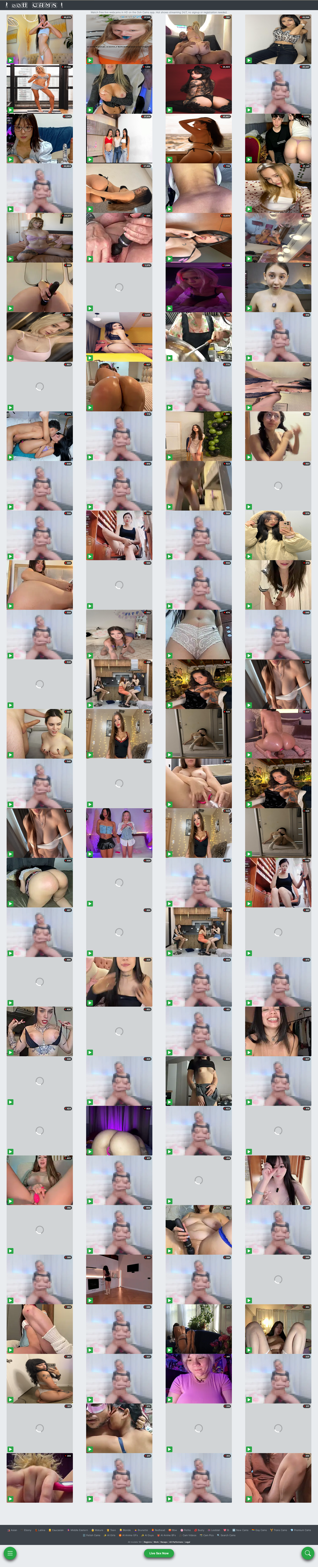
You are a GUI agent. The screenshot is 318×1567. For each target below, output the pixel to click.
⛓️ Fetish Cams (91, 1535)
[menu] (10, 1553)
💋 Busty (199, 1530)
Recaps (163, 1542)
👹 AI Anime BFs (166, 1535)
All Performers (176, 1542)
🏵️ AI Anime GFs (128, 1535)
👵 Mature (97, 1530)
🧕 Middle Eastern (77, 1530)
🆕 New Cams (240, 1530)
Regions (148, 1542)
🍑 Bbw (172, 1530)
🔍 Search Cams (226, 1535)
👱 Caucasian (56, 1530)
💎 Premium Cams (300, 1530)
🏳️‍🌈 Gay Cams (259, 1530)
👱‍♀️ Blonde (125, 1530)
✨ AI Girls (109, 1535)
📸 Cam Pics (207, 1535)
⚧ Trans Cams (278, 1530)
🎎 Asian (12, 1530)
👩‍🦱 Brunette (141, 1530)
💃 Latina (40, 1530)
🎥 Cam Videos (187, 1535)
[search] (307, 1553)
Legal (187, 1542)
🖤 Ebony (25, 1530)
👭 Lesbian (214, 1530)
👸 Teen (111, 1530)
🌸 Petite (185, 1530)
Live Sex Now (159, 1553)
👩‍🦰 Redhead (158, 1530)
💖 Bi (226, 1530)
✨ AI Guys (147, 1535)
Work (156, 1542)
